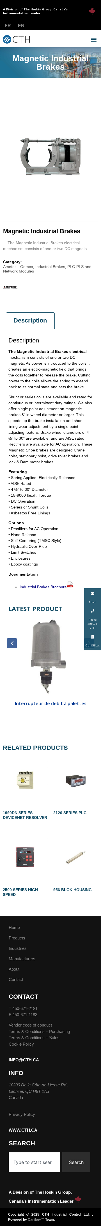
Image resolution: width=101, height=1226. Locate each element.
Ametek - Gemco (18, 266)
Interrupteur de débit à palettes (50, 703)
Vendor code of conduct (30, 1025)
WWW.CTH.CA (23, 1130)
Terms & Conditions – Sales (34, 1037)
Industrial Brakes (50, 266)
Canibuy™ (36, 1220)
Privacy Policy (22, 1114)
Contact (16, 979)
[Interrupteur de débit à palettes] (50, 658)
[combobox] (34, 1162)
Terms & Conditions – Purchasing (39, 1031)
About (14, 969)
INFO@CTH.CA (24, 1059)
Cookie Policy (21, 1044)
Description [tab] (30, 320)
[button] (93, 39)
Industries (18, 948)
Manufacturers (22, 958)
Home (14, 927)
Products (17, 938)
